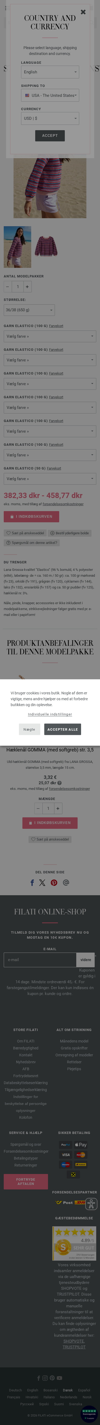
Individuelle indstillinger (50, 714)
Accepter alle (62, 729)
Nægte (29, 729)
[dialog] (50, 712)
